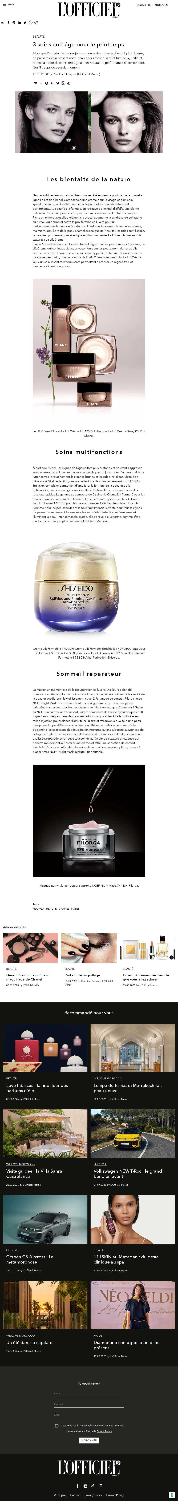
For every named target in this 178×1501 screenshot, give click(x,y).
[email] (3, 23)
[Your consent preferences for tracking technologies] (172, 1495)
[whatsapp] (30, 23)
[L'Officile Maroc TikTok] (93, 1486)
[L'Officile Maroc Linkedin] (100, 1486)
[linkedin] (19, 23)
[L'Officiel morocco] (89, 10)
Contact (75, 1495)
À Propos (60, 1495)
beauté (51, 908)
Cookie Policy (115, 1495)
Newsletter (144, 4)
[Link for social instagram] (85, 1486)
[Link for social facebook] (77, 1486)
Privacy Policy (104, 1431)
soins (75, 908)
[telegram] (36, 23)
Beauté (39, 36)
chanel (64, 908)
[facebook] (8, 23)
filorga (38, 908)
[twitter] (25, 23)
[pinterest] (14, 23)
